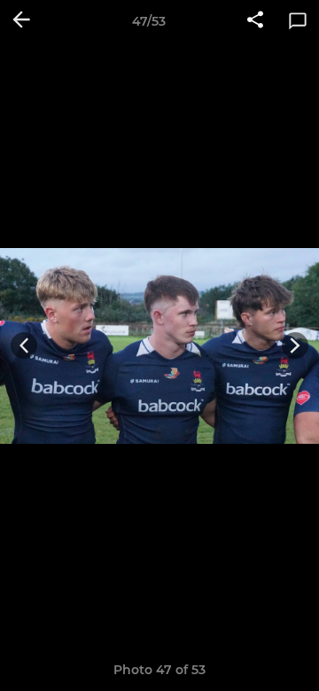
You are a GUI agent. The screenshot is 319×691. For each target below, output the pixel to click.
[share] (255, 21)
